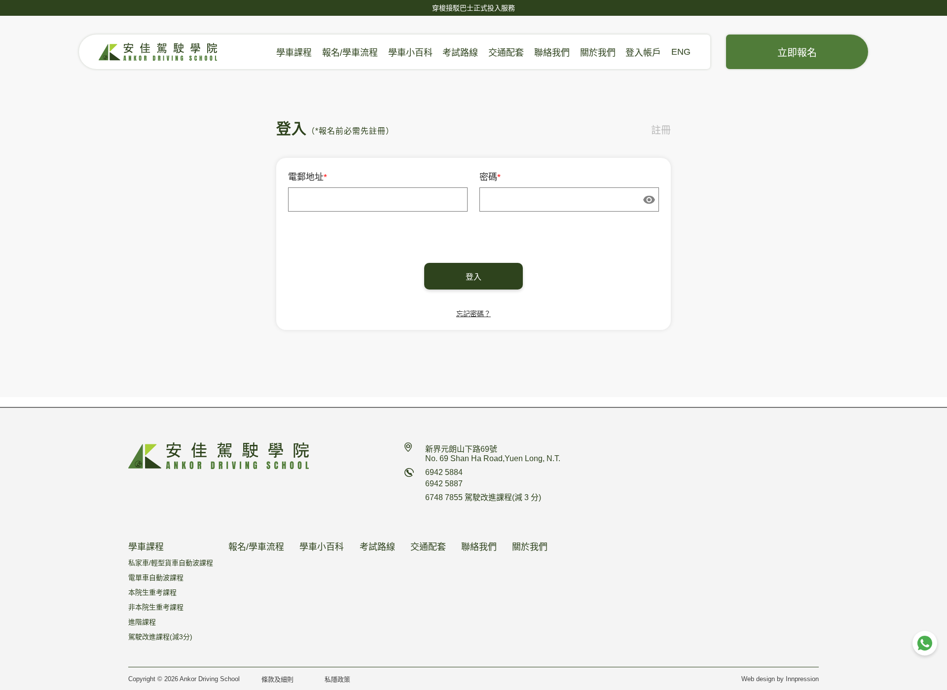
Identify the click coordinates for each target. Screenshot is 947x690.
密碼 (490, 177)
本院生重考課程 (152, 592)
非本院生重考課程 (155, 607)
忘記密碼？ (473, 314)
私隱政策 (337, 679)
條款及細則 (277, 679)
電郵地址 (307, 177)
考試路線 (460, 53)
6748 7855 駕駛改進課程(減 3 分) (483, 497)
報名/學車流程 (350, 53)
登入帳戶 (643, 53)
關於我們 (598, 53)
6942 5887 (444, 483)
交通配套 (506, 53)
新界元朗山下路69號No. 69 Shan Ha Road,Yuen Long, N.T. (492, 454)
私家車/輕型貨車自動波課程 (294, 62)
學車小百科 (410, 53)
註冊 (661, 130)
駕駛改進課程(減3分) (160, 637)
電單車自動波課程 (155, 577)
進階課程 (142, 622)
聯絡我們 (552, 53)
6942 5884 (444, 472)
